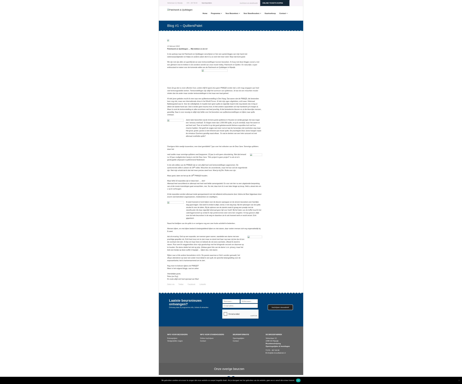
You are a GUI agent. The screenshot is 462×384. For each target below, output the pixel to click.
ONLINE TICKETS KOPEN (272, 3)
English (293, 3)
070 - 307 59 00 (272, 350)
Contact (282, 13)
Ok (298, 380)
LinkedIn (202, 284)
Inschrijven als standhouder (249, 3)
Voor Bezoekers (232, 13)
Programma (216, 13)
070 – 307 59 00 (191, 3)
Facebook (191, 284)
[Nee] (459, 380)
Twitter (180, 284)
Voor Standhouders (252, 13)
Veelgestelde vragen (175, 341)
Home (205, 13)
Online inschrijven (207, 338)
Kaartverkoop (270, 13)
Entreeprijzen (172, 338)
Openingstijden (238, 338)
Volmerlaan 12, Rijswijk (175, 3)
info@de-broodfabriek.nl (276, 353)
